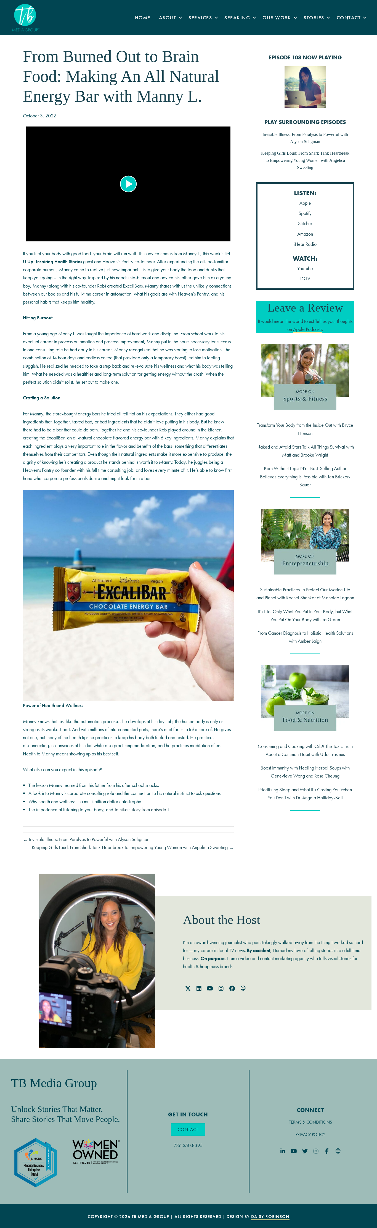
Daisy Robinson (270, 1216)
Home (142, 17)
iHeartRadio (305, 244)
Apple (305, 203)
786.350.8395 (188, 1145)
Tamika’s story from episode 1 (142, 809)
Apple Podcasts (307, 329)
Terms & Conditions (310, 1122)
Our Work (276, 17)
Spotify (305, 213)
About (167, 17)
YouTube (305, 268)
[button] (180, 17)
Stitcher (305, 223)
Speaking (237, 17)
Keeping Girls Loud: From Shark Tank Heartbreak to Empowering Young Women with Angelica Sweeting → (133, 847)
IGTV (305, 278)
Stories (314, 17)
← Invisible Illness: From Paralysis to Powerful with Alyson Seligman (86, 839)
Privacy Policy (310, 1134)
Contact (349, 17)
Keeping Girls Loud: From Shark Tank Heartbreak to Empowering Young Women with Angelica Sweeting (305, 160)
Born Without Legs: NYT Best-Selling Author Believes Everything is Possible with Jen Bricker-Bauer (305, 476)
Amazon (305, 234)
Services (200, 17)
